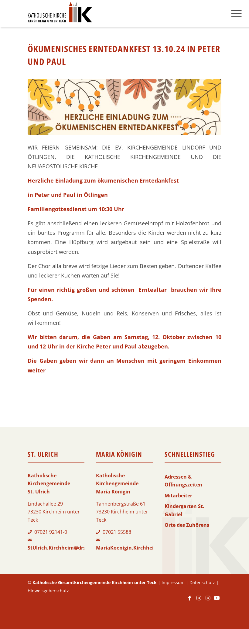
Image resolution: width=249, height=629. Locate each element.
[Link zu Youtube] (216, 600)
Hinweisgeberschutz (48, 591)
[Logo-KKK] (60, 13)
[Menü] (236, 13)
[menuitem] (236, 13)
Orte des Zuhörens (187, 525)
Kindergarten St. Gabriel (184, 510)
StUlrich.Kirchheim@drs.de (60, 547)
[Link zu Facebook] (189, 600)
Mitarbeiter (178, 495)
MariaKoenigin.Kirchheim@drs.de (137, 547)
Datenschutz (202, 582)
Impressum (173, 582)
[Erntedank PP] (124, 107)
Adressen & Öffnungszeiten (183, 480)
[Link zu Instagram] (198, 600)
